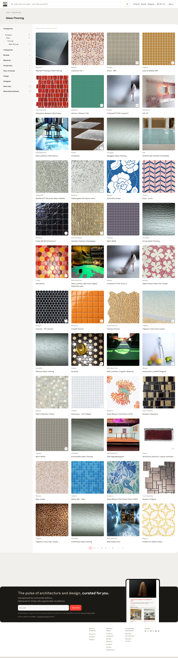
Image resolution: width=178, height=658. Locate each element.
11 (112, 548)
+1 (172, 63)
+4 (66, 449)
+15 (66, 233)
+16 (137, 105)
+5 (101, 105)
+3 (101, 63)
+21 (102, 321)
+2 (172, 321)
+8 (137, 63)
